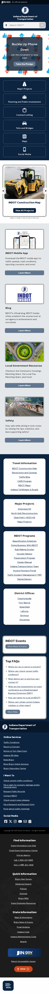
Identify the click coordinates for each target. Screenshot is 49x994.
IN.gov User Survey (23, 879)
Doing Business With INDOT (24, 545)
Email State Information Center (23, 850)
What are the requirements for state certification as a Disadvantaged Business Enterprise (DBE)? (25, 689)
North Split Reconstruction (24, 513)
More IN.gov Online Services (16, 764)
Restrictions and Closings (24, 472)
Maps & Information (23, 917)
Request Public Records (14, 791)
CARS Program (24, 481)
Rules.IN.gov (9, 760)
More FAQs (13, 712)
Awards (23, 941)
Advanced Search (23, 884)
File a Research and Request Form (19, 804)
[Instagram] (15, 821)
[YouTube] (20, 821)
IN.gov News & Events (23, 922)
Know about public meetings (17, 809)
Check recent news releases (17, 800)
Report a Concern (12, 747)
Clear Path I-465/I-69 (24, 517)
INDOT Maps (24, 485)
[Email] (25, 821)
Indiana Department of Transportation (25, 17)
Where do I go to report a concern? (24, 667)
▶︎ (47, 190)
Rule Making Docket (24, 549)
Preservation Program (24, 558)
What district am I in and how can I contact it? (23, 680)
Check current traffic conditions (18, 780)
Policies (23, 889)
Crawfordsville (24, 598)
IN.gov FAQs (23, 898)
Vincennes (24, 619)
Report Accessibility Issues (23, 961)
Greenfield (24, 607)
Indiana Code (23, 932)
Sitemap (23, 893)
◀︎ (4, 190)
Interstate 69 (24, 509)
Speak (23, 969)
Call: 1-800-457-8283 (23, 860)
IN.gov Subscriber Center (15, 768)
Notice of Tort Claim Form (15, 751)
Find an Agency (23, 855)
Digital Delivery (24, 579)
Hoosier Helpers (24, 553)
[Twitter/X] (10, 821)
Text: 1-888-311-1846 (23, 865)
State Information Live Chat (23, 845)
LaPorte (24, 611)
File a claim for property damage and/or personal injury (22, 786)
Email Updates (23, 927)
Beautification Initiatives (24, 541)
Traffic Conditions (11, 742)
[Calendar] (29, 821)
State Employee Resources (23, 903)
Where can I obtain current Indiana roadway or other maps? (24, 703)
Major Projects (24, 521)
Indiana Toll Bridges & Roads (24, 489)
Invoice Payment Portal (24, 570)
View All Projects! (24, 210)
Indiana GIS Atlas (11, 755)
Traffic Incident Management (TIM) (24, 575)
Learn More (24, 272)
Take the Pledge (24, 64)
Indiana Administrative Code (23, 936)
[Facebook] (5, 821)
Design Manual (24, 562)
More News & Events (17, 646)
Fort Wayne (24, 602)
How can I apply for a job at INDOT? (24, 697)
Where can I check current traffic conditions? (23, 673)
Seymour (24, 615)
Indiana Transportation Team (24, 566)
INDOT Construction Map (24, 468)
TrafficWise (24, 477)
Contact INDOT (10, 796)
